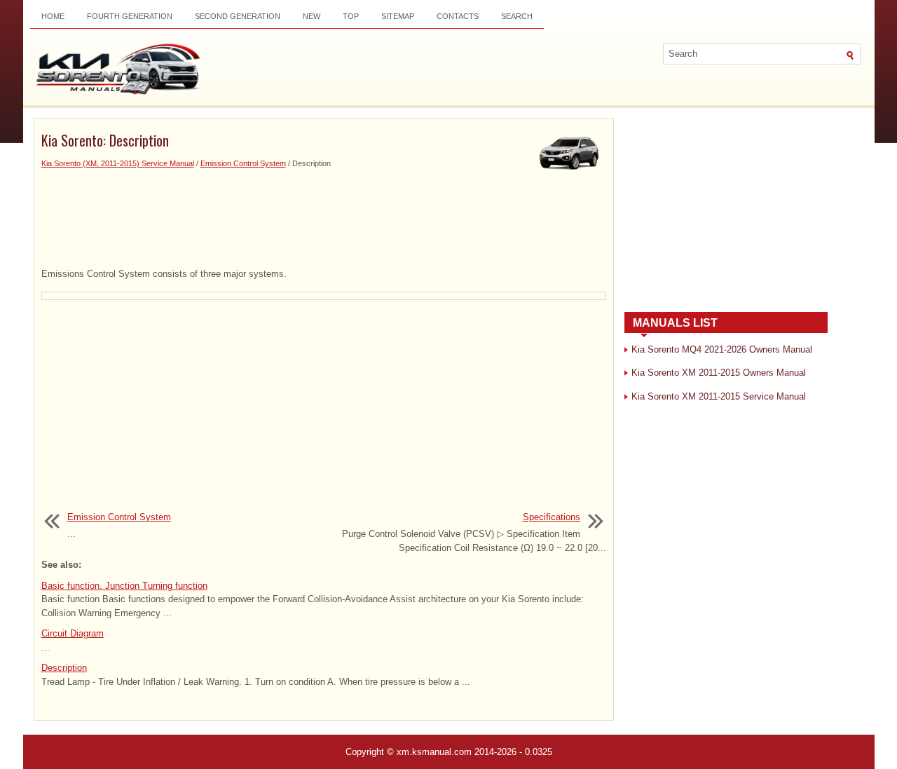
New (311, 16)
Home (52, 16)
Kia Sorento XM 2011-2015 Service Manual (718, 396)
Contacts (458, 16)
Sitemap (397, 16)
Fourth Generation (129, 16)
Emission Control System (243, 163)
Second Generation (237, 16)
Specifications (551, 517)
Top (351, 16)
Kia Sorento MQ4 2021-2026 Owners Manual (721, 349)
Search (517, 16)
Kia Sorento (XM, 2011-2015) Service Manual (117, 163)
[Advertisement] (323, 219)
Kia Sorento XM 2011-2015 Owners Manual (718, 372)
